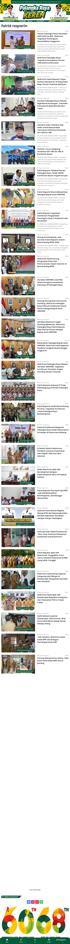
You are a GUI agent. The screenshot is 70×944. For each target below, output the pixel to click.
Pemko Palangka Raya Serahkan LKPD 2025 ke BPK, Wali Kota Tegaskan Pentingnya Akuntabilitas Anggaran (52, 37)
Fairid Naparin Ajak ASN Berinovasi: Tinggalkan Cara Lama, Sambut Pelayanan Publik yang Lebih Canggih (52, 556)
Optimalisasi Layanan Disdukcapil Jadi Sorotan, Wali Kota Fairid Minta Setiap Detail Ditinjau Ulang (51, 620)
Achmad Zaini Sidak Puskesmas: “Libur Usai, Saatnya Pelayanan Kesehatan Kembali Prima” (52, 534)
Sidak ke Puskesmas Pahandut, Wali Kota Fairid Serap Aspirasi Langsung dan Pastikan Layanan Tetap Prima (52, 704)
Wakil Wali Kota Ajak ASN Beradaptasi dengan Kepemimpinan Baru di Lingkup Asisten (51, 473)
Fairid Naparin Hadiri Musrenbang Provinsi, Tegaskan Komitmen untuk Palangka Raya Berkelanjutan (53, 410)
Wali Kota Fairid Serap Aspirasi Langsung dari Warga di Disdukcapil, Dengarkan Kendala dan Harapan (52, 578)
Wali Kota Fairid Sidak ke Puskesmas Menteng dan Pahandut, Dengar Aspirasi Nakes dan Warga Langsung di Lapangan (53, 768)
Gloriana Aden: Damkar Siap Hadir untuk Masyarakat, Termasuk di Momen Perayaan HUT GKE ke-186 (51, 129)
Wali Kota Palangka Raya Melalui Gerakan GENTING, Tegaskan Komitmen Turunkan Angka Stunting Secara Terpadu (52, 368)
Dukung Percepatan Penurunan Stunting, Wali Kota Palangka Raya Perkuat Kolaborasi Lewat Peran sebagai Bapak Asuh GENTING (52, 306)
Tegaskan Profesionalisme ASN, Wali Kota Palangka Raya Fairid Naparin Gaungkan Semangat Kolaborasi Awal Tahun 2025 (52, 873)
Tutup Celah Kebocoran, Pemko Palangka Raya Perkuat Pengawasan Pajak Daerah (52, 850)
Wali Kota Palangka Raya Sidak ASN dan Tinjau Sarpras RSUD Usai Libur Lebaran (53, 808)
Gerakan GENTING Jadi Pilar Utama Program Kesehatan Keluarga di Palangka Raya (50, 282)
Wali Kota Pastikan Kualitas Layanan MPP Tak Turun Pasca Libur (51, 682)
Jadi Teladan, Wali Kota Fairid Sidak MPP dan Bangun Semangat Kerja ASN (51, 639)
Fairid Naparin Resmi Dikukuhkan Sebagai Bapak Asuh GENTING (52, 193)
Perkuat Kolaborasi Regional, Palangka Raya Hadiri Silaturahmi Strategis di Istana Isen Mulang (53, 430)
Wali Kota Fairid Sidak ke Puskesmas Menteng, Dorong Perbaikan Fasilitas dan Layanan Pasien (52, 725)
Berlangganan (61, 940)
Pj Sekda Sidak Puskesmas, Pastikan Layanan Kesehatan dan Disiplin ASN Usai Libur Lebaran (51, 452)
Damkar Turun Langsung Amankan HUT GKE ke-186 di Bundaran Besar (50, 151)
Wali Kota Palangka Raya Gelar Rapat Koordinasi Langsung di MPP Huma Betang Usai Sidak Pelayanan (51, 788)
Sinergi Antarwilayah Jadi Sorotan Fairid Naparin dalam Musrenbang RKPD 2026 (51, 240)
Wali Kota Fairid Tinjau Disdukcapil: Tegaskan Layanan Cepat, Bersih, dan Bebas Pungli (52, 829)
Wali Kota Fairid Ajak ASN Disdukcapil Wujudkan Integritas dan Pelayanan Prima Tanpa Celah (52, 599)
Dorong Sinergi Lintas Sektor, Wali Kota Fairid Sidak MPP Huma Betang (52, 660)
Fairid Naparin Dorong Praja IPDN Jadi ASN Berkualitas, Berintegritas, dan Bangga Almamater (52, 494)
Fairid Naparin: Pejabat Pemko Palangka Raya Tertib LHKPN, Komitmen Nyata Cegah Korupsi (52, 173)
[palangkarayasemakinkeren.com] (35, 13)
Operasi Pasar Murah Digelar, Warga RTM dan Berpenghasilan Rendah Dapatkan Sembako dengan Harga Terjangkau (52, 514)
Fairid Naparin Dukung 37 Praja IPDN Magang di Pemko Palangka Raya (52, 388)
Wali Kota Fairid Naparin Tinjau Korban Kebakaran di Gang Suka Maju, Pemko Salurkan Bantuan (52, 82)
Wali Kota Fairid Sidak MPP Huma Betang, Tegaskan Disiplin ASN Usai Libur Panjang (52, 745)
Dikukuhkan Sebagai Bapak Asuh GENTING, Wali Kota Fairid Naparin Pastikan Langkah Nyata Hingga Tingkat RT (53, 347)
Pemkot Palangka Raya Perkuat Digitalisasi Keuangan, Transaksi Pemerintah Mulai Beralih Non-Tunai (52, 105)
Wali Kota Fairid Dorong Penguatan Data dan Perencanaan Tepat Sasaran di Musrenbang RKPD (52, 262)
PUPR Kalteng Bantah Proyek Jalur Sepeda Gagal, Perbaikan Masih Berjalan (33, 2)
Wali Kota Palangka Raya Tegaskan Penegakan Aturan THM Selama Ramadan (51, 60)
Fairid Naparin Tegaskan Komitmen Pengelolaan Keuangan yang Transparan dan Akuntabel (52, 217)
